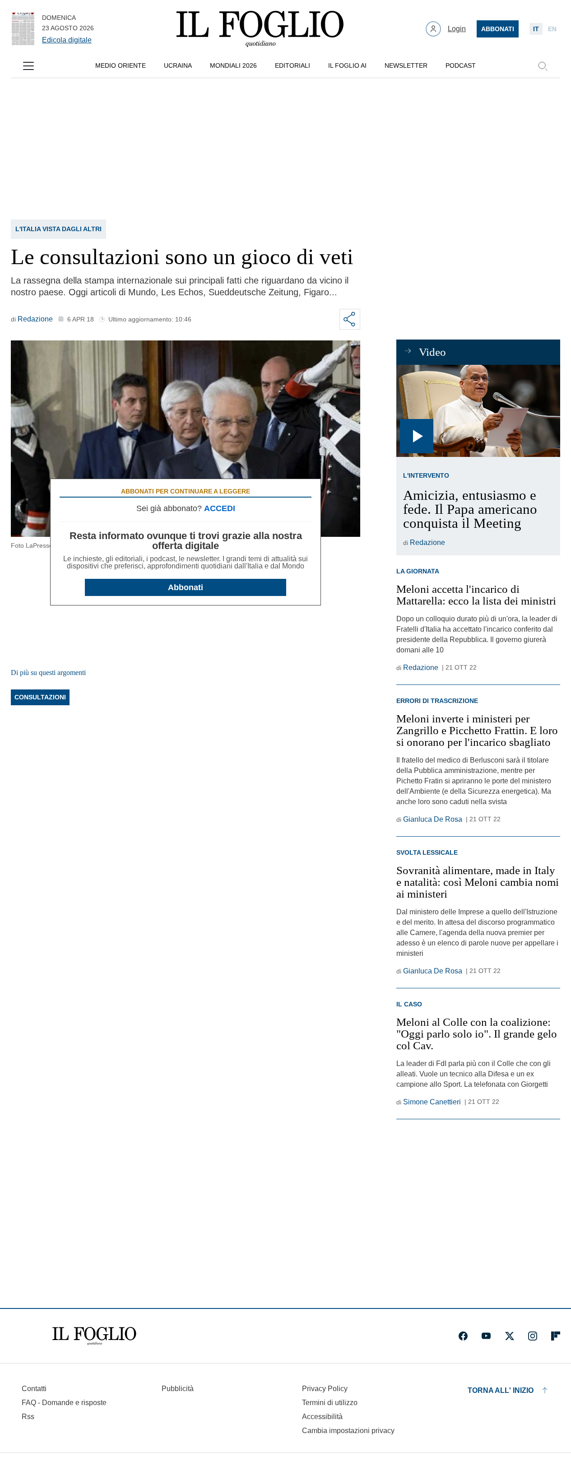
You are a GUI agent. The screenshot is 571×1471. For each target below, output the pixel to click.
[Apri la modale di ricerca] (542, 66)
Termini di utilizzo (329, 1402)
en (552, 29)
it (536, 29)
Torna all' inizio (501, 1390)
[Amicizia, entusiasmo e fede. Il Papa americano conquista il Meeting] (478, 411)
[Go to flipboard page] (555, 1336)
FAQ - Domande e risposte (64, 1402)
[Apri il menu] (28, 66)
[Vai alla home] (260, 29)
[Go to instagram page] (532, 1336)
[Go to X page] (509, 1336)
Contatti (34, 1388)
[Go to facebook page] (463, 1336)
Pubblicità (178, 1388)
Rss (28, 1416)
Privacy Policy (325, 1388)
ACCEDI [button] (219, 508)
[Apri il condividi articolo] (349, 319)
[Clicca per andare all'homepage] (94, 1336)
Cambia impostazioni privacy (348, 1430)
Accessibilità (322, 1416)
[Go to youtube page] (486, 1336)
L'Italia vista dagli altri (58, 229)
